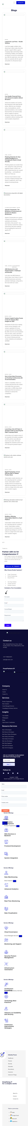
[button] (14, 2)
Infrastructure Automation (9, 968)
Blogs (6, 39)
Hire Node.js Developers (8, 736)
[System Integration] (6, 854)
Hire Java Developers (7, 741)
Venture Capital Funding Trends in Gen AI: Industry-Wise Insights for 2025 (14, 320)
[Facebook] (17, 773)
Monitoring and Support (12, 944)
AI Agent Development (10, 207)
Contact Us (5, 694)
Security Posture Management (10, 956)
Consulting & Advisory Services (9, 708)
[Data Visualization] (6, 909)
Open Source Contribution (8, 722)
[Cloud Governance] (6, 928)
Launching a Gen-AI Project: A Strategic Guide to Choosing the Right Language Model (14, 430)
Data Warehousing (10, 877)
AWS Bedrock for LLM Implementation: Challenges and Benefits (13, 270)
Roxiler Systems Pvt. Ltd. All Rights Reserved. (14, 778)
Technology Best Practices (10, 1001)
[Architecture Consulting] (6, 984)
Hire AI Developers (6, 729)
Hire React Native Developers (9, 734)
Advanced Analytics (11, 889)
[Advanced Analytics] (6, 885)
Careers (4, 691)
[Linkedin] (3, 773)
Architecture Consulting (8, 989)
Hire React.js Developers (8, 732)
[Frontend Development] (6, 842)
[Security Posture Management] (6, 952)
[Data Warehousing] (6, 873)
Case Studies (5, 715)
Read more (7, 64)
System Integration (11, 858)
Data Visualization (10, 913)
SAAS (10, 316)
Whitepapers (5, 718)
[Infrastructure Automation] (6, 964)
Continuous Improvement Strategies (9, 1026)
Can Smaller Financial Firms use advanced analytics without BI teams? (14, 98)
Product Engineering (7, 701)
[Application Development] (6, 818)
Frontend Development (12, 846)
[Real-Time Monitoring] (6, 897)
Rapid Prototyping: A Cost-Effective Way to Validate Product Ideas (12, 473)
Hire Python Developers (8, 738)
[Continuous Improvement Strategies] (6, 1020)
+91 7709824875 (7, 657)
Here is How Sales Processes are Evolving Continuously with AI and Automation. (14, 378)
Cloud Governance (11, 932)
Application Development (9, 822)
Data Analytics (5, 703)
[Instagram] (8, 773)
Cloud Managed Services (16, 266)
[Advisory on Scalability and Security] (6, 1008)
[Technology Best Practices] (6, 996)
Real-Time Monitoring (12, 901)
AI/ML (6, 154)
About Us (4, 689)
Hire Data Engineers (7, 743)
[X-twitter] (13, 773)
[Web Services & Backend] (6, 830)
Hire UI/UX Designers (7, 747)
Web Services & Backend (10, 834)
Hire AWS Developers (7, 745)
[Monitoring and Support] (6, 940)
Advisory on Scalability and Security (12, 1013)
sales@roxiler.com (8, 659)
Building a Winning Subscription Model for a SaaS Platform (13, 518)
